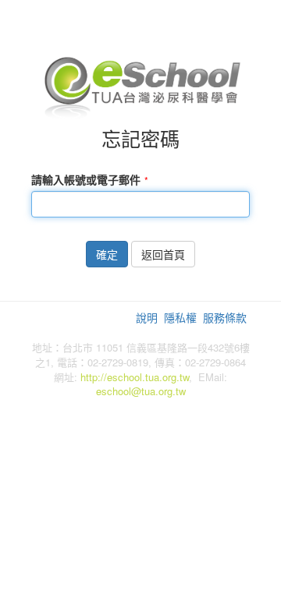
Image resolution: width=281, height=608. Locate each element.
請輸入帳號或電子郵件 (85, 179)
